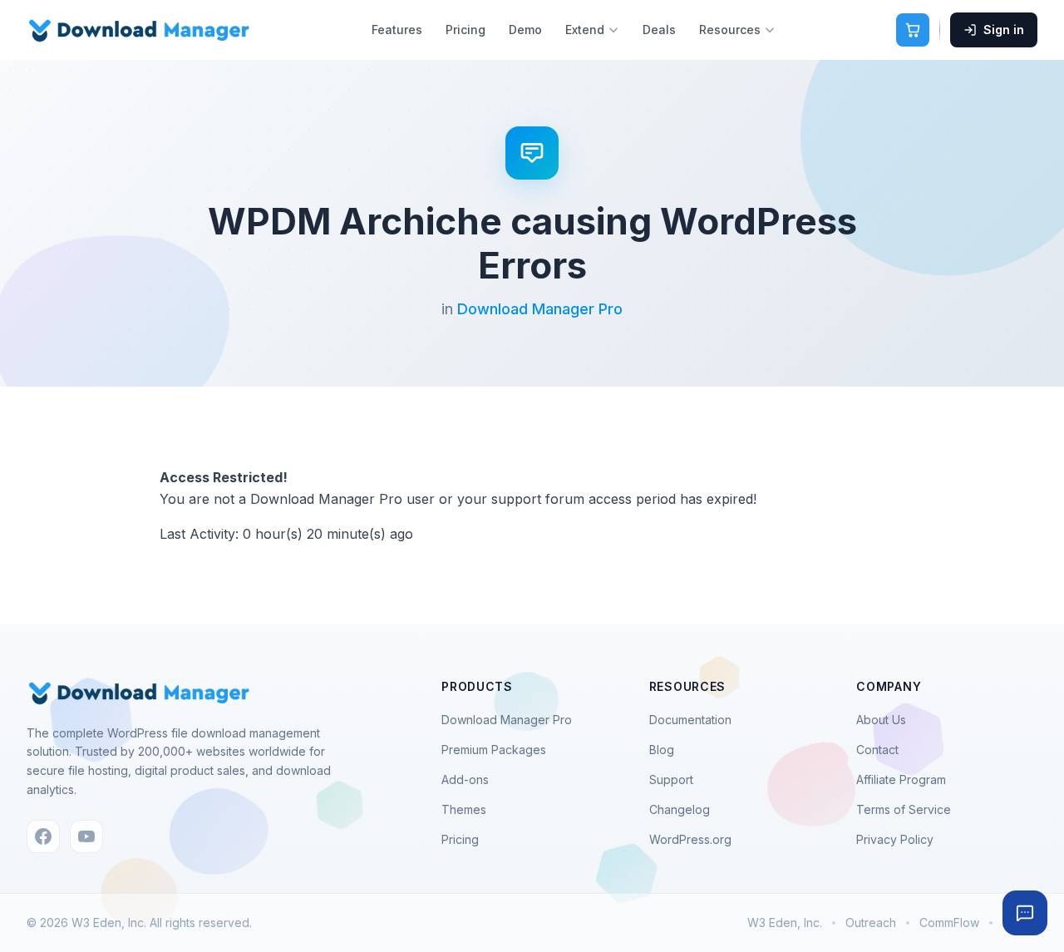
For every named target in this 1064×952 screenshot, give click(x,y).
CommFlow (949, 922)
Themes (463, 809)
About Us (881, 720)
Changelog (679, 809)
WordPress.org (690, 839)
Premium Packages (493, 749)
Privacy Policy (894, 839)
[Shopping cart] (912, 30)
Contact (877, 749)
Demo (525, 29)
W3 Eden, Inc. (784, 922)
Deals (659, 29)
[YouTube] (86, 836)
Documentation (690, 720)
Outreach (870, 922)
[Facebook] (43, 836)
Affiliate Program (901, 779)
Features (397, 29)
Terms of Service (903, 809)
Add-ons (465, 779)
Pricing (465, 29)
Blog (661, 749)
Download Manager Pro (540, 309)
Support (671, 779)
